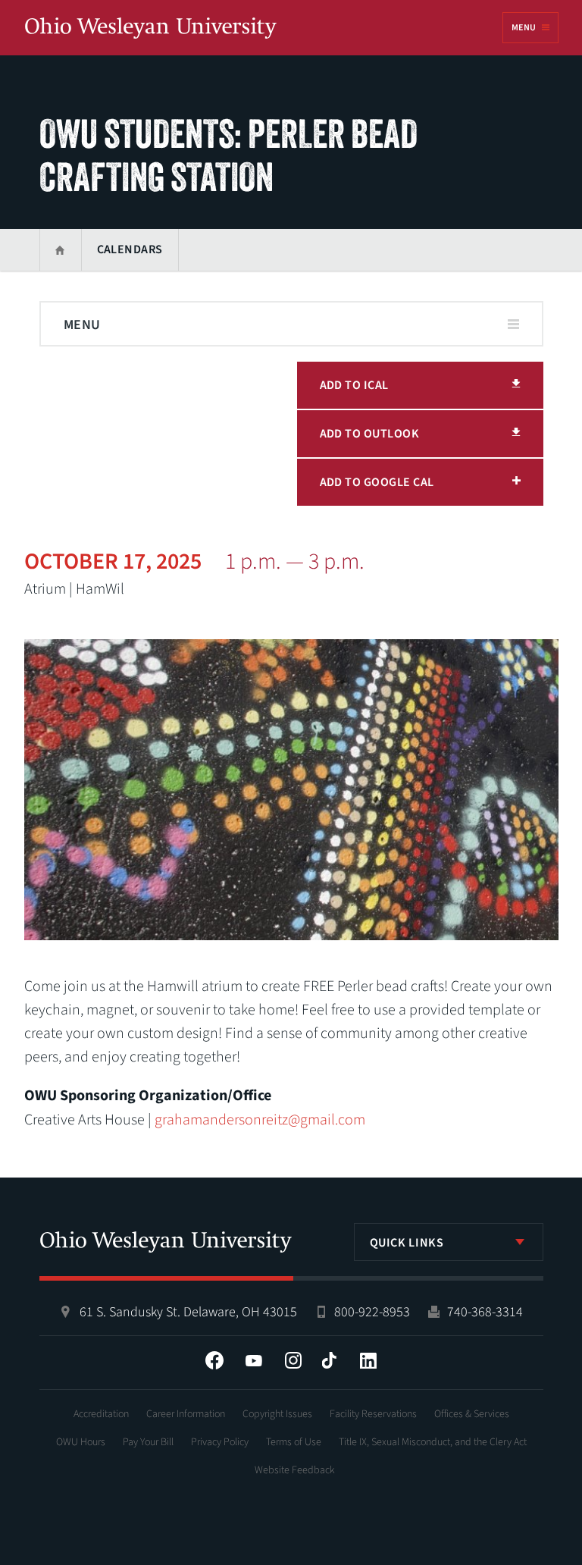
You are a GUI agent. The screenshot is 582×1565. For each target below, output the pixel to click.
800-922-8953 (372, 1312)
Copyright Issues (277, 1414)
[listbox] (448, 1242)
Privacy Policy (220, 1442)
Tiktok (329, 1360)
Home (60, 250)
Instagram (293, 1360)
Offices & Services (471, 1414)
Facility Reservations (373, 1414)
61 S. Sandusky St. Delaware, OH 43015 (188, 1312)
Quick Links (407, 1242)
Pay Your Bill (148, 1442)
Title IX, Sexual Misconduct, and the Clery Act (433, 1442)
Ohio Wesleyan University (150, 29)
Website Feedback (295, 1470)
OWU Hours (80, 1442)
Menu (524, 27)
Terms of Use (293, 1442)
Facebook (214, 1360)
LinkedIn (368, 1360)
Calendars (130, 249)
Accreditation (101, 1414)
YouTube (254, 1360)
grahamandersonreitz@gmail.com (260, 1120)
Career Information (185, 1414)
